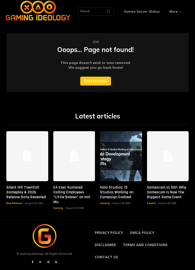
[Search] (108, 11)
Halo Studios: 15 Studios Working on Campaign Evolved (116, 192)
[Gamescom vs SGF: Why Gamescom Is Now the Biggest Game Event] (168, 156)
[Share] (48, 262)
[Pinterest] (40, 262)
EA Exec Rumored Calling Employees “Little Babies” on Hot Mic (71, 195)
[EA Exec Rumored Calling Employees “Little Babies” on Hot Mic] (74, 156)
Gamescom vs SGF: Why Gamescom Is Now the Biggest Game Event (166, 192)
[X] (56, 262)
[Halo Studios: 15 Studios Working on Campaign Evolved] (121, 156)
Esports (151, 203)
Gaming (58, 208)
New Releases (14, 203)
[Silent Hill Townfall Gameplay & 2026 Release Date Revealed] (27, 156)
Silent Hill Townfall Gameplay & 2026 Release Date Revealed (26, 192)
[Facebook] (32, 262)
